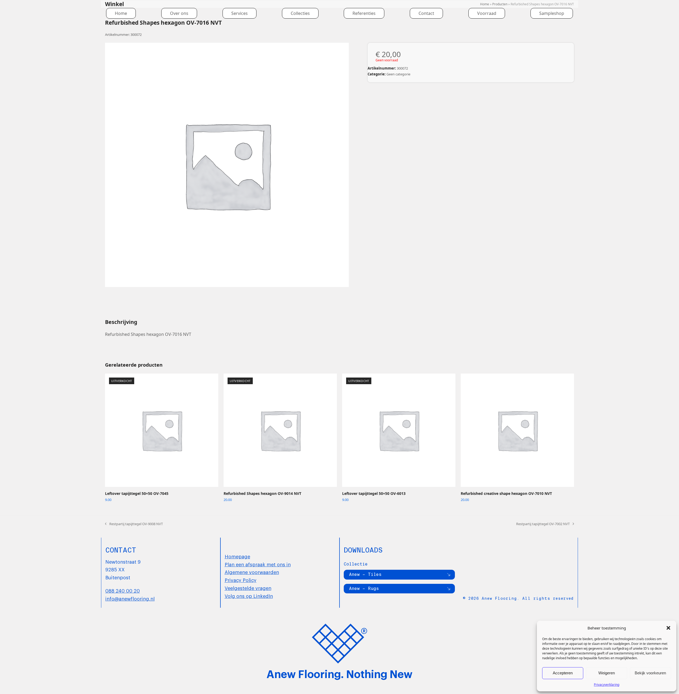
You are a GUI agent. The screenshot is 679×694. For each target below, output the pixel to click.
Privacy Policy (240, 580)
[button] (668, 628)
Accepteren (563, 673)
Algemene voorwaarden (252, 572)
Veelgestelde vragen (248, 588)
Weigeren (606, 673)
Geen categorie (398, 74)
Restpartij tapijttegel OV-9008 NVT (134, 524)
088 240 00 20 (122, 590)
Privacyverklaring (606, 684)
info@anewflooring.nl (130, 598)
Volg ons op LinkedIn (249, 596)
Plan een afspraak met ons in (258, 564)
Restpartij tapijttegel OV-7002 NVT (543, 524)
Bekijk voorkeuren (650, 673)
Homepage (237, 556)
